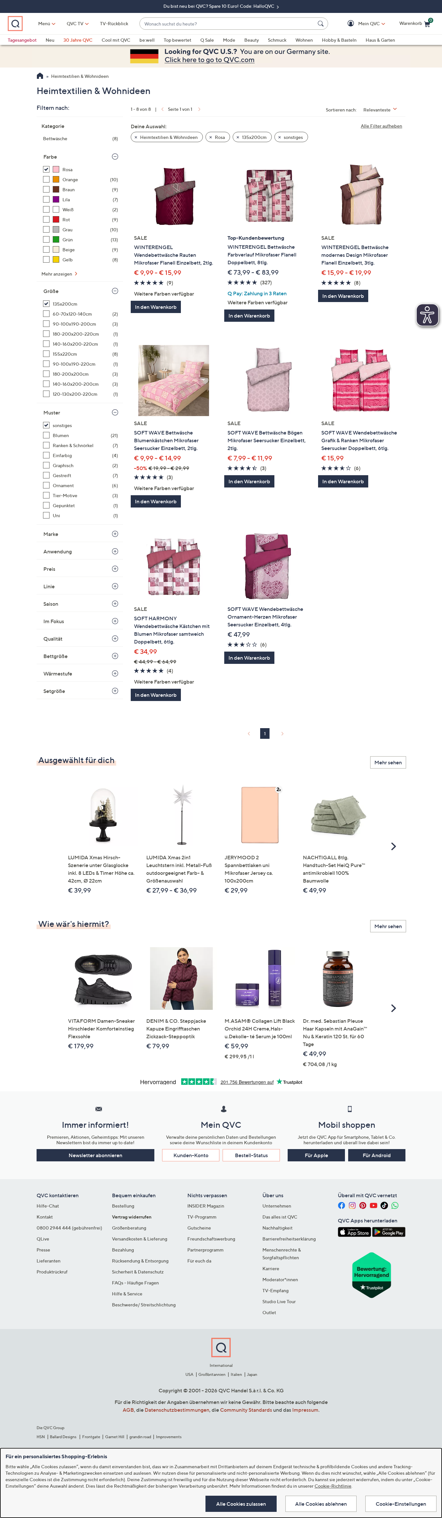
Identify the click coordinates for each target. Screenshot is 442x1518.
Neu (50, 40)
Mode (229, 40)
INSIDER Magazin (205, 1206)
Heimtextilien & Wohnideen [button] (168, 137)
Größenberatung (129, 1227)
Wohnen (304, 40)
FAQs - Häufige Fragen (135, 1282)
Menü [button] (44, 23)
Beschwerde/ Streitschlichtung (144, 1304)
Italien (236, 1374)
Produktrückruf (52, 1271)
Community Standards (246, 1410)
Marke (50, 534)
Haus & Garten (380, 40)
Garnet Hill (114, 1436)
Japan (252, 1374)
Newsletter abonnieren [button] (95, 1155)
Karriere (270, 1268)
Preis (49, 569)
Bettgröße (55, 656)
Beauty (251, 40)
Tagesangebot (22, 40)
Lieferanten (49, 1260)
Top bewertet (177, 40)
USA (189, 1374)
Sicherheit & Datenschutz (138, 1271)
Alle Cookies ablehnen (321, 1504)
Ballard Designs (63, 1436)
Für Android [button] (377, 1155)
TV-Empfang (275, 1290)
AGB (128, 1410)
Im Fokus (53, 621)
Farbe (50, 156)
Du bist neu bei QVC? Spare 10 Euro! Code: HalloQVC (219, 6)
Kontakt (45, 1217)
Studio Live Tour (279, 1301)
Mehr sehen (388, 762)
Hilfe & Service (127, 1293)
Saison (50, 604)
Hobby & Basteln (339, 40)
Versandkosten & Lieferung (139, 1238)
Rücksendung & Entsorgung (140, 1260)
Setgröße (54, 691)
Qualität (52, 638)
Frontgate (91, 1436)
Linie (49, 586)
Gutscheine (199, 1227)
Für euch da (199, 1260)
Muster (51, 412)
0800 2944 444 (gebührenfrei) (69, 1227)
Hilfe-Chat (48, 1206)
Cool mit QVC (116, 40)
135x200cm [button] (254, 137)
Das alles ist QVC (279, 1217)
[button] (359, 23)
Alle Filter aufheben (381, 126)
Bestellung (123, 1206)
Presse (43, 1249)
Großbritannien (212, 1374)
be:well (147, 40)
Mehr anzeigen (57, 274)
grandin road (140, 1436)
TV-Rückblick (114, 23)
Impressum (305, 1410)
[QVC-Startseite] (40, 76)
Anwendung (57, 551)
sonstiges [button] (293, 137)
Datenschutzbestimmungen (177, 1410)
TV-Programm (201, 1217)
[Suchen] (321, 23)
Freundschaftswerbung (211, 1238)
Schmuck (277, 40)
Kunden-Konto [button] (190, 1155)
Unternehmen (276, 1206)
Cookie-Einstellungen (401, 1504)
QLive (43, 1238)
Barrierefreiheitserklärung (289, 1238)
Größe (51, 291)
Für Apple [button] (316, 1155)
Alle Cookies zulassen (241, 1504)
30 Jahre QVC (78, 40)
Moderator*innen (280, 1279)
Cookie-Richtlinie (333, 1486)
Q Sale (207, 40)
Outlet (269, 1312)
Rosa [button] (219, 137)
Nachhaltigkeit (277, 1227)
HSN (41, 1436)
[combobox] (227, 24)
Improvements (169, 1436)
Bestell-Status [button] (251, 1155)
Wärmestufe (57, 673)
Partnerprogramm (205, 1249)
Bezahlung (123, 1249)
